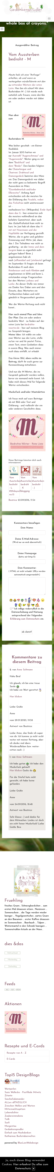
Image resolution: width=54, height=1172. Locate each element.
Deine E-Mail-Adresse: (27, 541)
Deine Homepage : (27, 555)
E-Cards (11, 1059)
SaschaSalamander (14, 1099)
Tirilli (7, 1119)
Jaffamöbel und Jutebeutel (28, 260)
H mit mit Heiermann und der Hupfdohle (25, 230)
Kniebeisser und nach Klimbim (24, 271)
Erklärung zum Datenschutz (25, 619)
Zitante (8, 1096)
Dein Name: (27, 528)
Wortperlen (10, 1089)
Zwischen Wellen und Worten (20, 1106)
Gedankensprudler (14, 1129)
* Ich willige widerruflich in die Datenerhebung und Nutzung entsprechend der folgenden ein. (27, 614)
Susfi (7, 1123)
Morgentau (10, 1126)
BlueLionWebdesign (28, 1143)
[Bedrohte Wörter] (16, 1022)
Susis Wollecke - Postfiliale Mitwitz (23, 1092)
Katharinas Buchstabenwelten (20, 1136)
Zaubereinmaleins (14, 1116)
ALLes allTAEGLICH (16, 1102)
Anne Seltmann (25, 670)
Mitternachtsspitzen (15, 1109)
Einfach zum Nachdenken (18, 1133)
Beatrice (13, 500)
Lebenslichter (11, 1112)
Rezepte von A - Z (16, 1053)
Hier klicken (16, 697)
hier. (24, 210)
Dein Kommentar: (27, 571)
